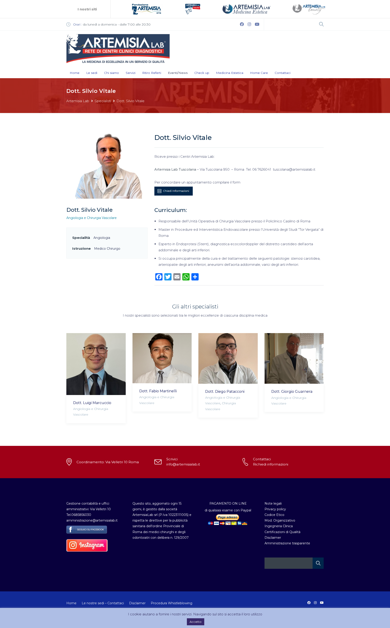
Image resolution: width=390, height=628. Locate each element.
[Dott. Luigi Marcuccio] (96, 364)
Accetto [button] (196, 621)
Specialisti (103, 101)
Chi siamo (111, 73)
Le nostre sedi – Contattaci (103, 603)
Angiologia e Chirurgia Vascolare (91, 218)
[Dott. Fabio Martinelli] (162, 358)
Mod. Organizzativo (280, 520)
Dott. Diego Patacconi (224, 391)
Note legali (273, 503)
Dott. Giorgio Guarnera (291, 391)
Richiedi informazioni (270, 464)
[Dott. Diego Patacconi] (228, 358)
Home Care (259, 73)
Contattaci (282, 73)
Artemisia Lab (77, 101)
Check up (201, 73)
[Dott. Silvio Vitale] (107, 166)
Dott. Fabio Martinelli (158, 391)
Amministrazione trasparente (287, 543)
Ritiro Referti (151, 73)
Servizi (130, 73)
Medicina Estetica (229, 73)
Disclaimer (273, 538)
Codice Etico (274, 515)
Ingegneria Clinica (279, 526)
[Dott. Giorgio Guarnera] (294, 358)
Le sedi (91, 73)
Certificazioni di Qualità (282, 532)
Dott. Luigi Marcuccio (92, 403)
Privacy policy (275, 509)
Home (74, 73)
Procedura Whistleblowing (171, 603)
